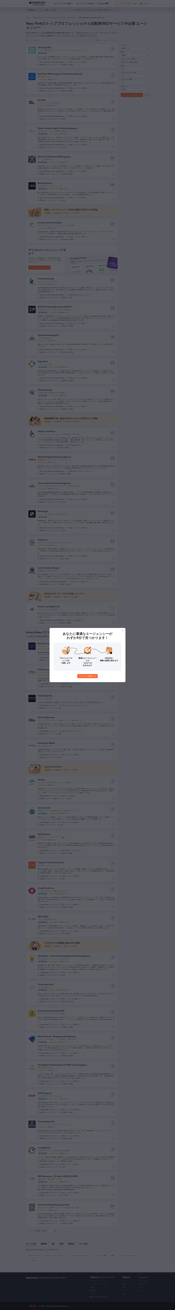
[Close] (123, 630)
